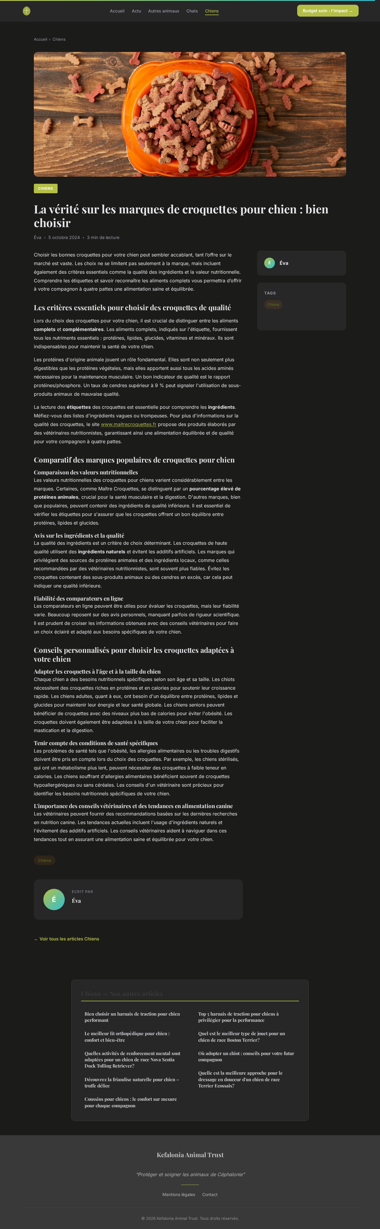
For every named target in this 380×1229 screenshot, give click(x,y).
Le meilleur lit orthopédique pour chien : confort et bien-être (127, 1036)
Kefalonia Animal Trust (190, 1154)
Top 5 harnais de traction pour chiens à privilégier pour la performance (238, 1017)
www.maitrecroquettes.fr (128, 424)
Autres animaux (163, 10)
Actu (136, 10)
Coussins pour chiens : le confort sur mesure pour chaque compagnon (131, 1102)
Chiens (212, 10)
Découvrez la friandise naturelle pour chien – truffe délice (132, 1082)
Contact (210, 1194)
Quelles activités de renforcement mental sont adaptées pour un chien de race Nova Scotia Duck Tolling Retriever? (132, 1059)
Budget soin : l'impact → (328, 10)
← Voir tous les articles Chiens (66, 939)
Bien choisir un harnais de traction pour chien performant (132, 1017)
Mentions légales (178, 1194)
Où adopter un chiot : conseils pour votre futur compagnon (246, 1056)
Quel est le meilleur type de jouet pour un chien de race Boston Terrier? (241, 1036)
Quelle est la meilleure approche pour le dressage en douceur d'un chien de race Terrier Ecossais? (240, 1079)
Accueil (117, 10)
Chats (192, 10)
